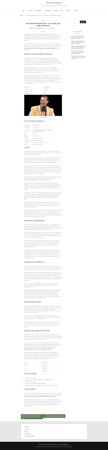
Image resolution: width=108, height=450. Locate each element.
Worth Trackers (54, 3)
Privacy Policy (28, 433)
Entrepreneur (47, 10)
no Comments (51, 28)
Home (23, 10)
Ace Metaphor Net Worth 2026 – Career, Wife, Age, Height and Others (77, 37)
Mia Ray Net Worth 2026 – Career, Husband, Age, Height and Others (55, 416)
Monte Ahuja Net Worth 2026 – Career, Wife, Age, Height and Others (78, 57)
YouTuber (68, 10)
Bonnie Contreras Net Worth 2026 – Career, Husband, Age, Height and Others (31, 417)
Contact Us (76, 10)
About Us (27, 426)
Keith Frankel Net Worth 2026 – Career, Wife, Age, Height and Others (77, 52)
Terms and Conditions (29, 436)
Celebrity (30, 10)
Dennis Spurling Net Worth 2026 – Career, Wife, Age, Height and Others (78, 42)
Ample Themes (68, 446)
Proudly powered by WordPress (44, 446)
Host (62, 10)
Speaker (56, 10)
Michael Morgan (34, 28)
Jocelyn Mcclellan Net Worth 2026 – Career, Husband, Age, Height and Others (78, 47)
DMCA (26, 431)
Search (83, 21)
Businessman (38, 10)
